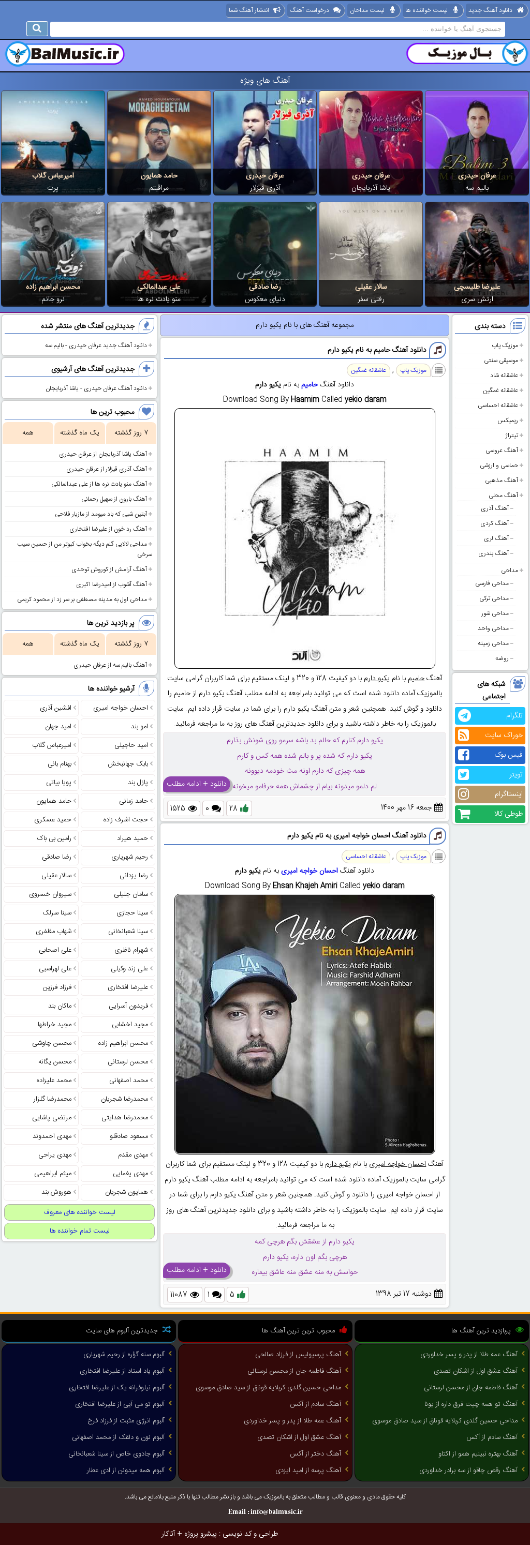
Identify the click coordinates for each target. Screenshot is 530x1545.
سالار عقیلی (371, 287)
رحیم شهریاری (129, 857)
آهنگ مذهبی (501, 480)
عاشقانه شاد (504, 375)
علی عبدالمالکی (159, 287)
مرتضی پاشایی (51, 1117)
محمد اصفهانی (128, 1080)
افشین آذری (55, 708)
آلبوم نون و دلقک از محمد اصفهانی (118, 1437)
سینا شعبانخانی (128, 931)
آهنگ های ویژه (265, 81)
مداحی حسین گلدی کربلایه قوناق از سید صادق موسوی (445, 1421)
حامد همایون (159, 176)
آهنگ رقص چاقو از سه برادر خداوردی (468, 1470)
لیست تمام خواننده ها (80, 1231)
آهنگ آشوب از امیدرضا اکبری (111, 584)
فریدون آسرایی (128, 1006)
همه (27, 433)
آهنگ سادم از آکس (492, 1437)
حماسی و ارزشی (499, 465)
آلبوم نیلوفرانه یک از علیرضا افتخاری (117, 1387)
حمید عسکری (52, 820)
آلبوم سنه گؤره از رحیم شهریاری (124, 1354)
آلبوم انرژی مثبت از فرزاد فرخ (126, 1421)
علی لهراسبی (55, 968)
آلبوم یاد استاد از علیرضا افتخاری (122, 1371)
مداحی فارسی (492, 583)
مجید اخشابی (130, 1024)
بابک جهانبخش (128, 764)
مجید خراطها (54, 1024)
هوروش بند (56, 1192)
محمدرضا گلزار (52, 1099)
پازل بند (138, 782)
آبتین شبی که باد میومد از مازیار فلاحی (101, 514)
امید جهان (58, 726)
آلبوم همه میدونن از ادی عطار (126, 1470)
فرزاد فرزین (57, 987)
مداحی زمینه (493, 643)
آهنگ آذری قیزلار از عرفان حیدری (106, 469)
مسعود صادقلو (129, 1136)
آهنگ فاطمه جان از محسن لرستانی (471, 1387)
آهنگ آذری (495, 508)
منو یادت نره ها (159, 299)
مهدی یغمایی (130, 1173)
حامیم (309, 385)
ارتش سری (477, 299)
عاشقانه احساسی (498, 405)
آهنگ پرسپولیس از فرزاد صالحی (298, 1354)
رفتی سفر (371, 299)
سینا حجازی (132, 913)
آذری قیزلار (265, 188)
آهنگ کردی (494, 523)
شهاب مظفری (53, 931)
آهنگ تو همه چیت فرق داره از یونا (471, 1404)
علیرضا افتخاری (128, 987)
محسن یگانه (54, 1062)
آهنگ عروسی (501, 450)
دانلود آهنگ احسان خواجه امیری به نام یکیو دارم (356, 836)
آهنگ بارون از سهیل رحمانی (114, 499)
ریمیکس (507, 420)
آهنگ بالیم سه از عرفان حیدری (110, 665)
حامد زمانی (133, 801)
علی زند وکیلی (129, 968)
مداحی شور (495, 613)
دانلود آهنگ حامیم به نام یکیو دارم (377, 350)
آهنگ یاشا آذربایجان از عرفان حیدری (103, 454)
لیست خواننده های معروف (79, 1212)
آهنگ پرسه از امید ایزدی (308, 1470)
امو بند (139, 726)
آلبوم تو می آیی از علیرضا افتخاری (120, 1404)
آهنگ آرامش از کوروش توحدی (109, 569)
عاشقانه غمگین (500, 390)
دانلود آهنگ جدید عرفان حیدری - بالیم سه (96, 345)
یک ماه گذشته (79, 433)
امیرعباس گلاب (53, 176)
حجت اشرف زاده (126, 820)
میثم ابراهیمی (52, 1173)
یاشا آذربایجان (370, 188)
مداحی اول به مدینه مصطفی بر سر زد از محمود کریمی (82, 599)
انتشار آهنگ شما (249, 10)
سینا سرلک (56, 913)
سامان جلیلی (131, 894)
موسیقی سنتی (501, 360)
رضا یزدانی (134, 875)
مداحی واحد (493, 628)
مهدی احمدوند (52, 1136)
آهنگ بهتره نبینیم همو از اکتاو (478, 1454)
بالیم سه (477, 188)
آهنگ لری (496, 538)
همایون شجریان (126, 1192)
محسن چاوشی (51, 1043)
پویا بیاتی (58, 782)
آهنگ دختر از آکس (315, 1454)
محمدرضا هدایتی (124, 1117)
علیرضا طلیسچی (477, 287)
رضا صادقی (265, 287)
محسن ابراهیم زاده (53, 287)
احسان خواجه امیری (309, 871)
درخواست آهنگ (309, 10)
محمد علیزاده (54, 1080)
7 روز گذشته (131, 433)
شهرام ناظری (131, 950)
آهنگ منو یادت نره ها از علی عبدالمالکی (99, 484)
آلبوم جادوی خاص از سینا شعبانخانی (116, 1454)
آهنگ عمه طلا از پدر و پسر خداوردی (469, 1354)
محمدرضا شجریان (124, 1099)
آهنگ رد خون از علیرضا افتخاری (108, 529)
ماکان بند (59, 1006)
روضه (502, 658)
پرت (52, 188)
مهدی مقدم (133, 1155)
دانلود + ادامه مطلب (197, 784)
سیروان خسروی (50, 894)
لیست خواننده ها (426, 10)
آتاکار (168, 1534)
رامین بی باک (54, 838)
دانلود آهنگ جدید (490, 10)
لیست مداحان (367, 10)
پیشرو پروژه (200, 1534)
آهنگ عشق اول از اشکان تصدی (476, 1371)
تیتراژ (511, 435)
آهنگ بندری (493, 553)
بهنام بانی (59, 764)
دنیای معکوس (265, 299)
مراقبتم (159, 188)
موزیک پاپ (505, 345)
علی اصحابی (55, 950)
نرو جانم (53, 299)
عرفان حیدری (477, 176)
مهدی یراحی (54, 1155)
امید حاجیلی (131, 745)
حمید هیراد (132, 838)
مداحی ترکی (494, 598)
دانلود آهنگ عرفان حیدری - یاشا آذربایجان (96, 388)
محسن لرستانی (128, 1062)
